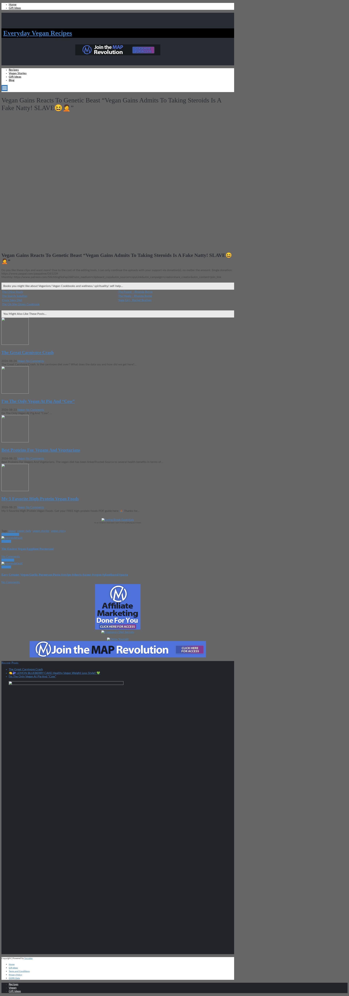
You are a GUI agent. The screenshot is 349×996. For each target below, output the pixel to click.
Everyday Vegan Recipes (37, 33)
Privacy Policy (15, 975)
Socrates (28, 958)
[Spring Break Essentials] (118, 519)
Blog (11, 80)
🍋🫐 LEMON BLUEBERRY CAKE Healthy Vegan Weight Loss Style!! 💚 (54, 673)
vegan (12, 530)
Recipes (14, 69)
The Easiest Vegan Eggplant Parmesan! (27, 549)
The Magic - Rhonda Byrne (135, 296)
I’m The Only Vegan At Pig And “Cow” (38, 401)
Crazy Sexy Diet (12, 300)
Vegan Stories (18, 73)
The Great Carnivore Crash (27, 352)
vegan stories (41, 530)
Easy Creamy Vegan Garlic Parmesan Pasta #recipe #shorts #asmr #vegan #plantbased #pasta (64, 574)
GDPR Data (14, 978)
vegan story (58, 530)
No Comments (35, 361)
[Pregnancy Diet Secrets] (117, 632)
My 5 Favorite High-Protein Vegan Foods (40, 498)
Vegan (21, 361)
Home (12, 4)
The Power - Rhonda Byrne (135, 291)
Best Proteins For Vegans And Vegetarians (40, 450)
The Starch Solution (14, 296)
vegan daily (24, 530)
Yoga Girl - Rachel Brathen (135, 300)
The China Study (12, 291)
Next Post (7, 560)
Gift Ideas (15, 8)
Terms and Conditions (19, 971)
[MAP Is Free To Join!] (117, 54)
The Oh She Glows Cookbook (21, 304)
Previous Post (10, 534)
